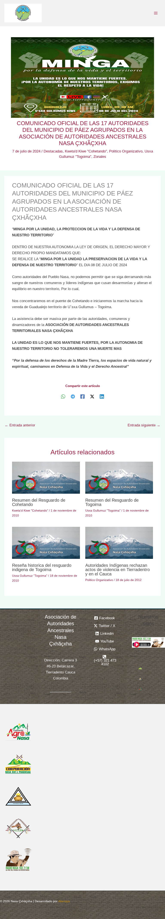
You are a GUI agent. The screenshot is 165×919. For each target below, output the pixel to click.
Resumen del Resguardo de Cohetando (38, 502)
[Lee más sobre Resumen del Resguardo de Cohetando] (46, 477)
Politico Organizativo (125, 151)
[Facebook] (82, 396)
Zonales (99, 157)
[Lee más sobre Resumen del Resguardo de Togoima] (119, 477)
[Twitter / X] (92, 396)
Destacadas (53, 151)
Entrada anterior (20, 425)
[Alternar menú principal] (156, 13)
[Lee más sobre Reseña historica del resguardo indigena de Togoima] (46, 543)
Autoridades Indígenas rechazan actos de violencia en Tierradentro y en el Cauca (117, 569)
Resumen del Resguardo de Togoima (112, 502)
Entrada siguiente (144, 425)
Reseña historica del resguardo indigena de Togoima (41, 567)
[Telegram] (73, 396)
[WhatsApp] (63, 396)
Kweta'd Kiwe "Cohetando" (86, 151)
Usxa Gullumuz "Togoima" (103, 510)
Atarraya (64, 901)
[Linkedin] (102, 396)
